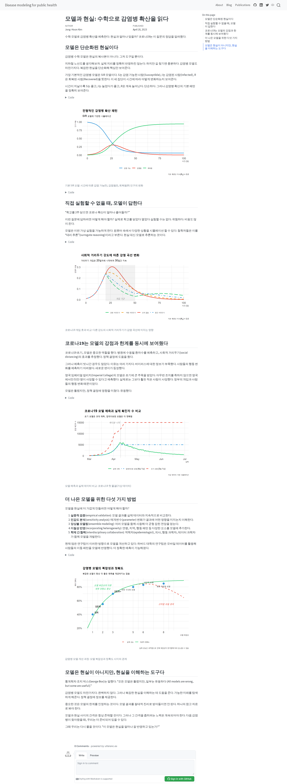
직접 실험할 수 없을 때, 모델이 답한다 (220, 25)
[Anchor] (121, 47)
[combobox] (278, 5)
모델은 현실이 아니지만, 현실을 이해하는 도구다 (221, 47)
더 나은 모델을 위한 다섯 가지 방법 (221, 39)
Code (71, 97)
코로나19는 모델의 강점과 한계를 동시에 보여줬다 (220, 32)
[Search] (278, 5)
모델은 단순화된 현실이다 (219, 19)
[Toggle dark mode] (273, 5)
